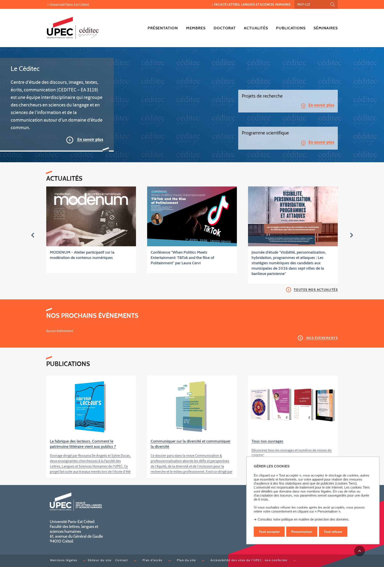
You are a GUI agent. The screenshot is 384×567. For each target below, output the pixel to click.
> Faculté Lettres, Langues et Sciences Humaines (251, 4)
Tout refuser (333, 531)
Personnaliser (301, 531)
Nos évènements (321, 338)
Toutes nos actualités (316, 290)
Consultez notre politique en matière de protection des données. (303, 519)
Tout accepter (269, 531)
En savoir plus (89, 140)
